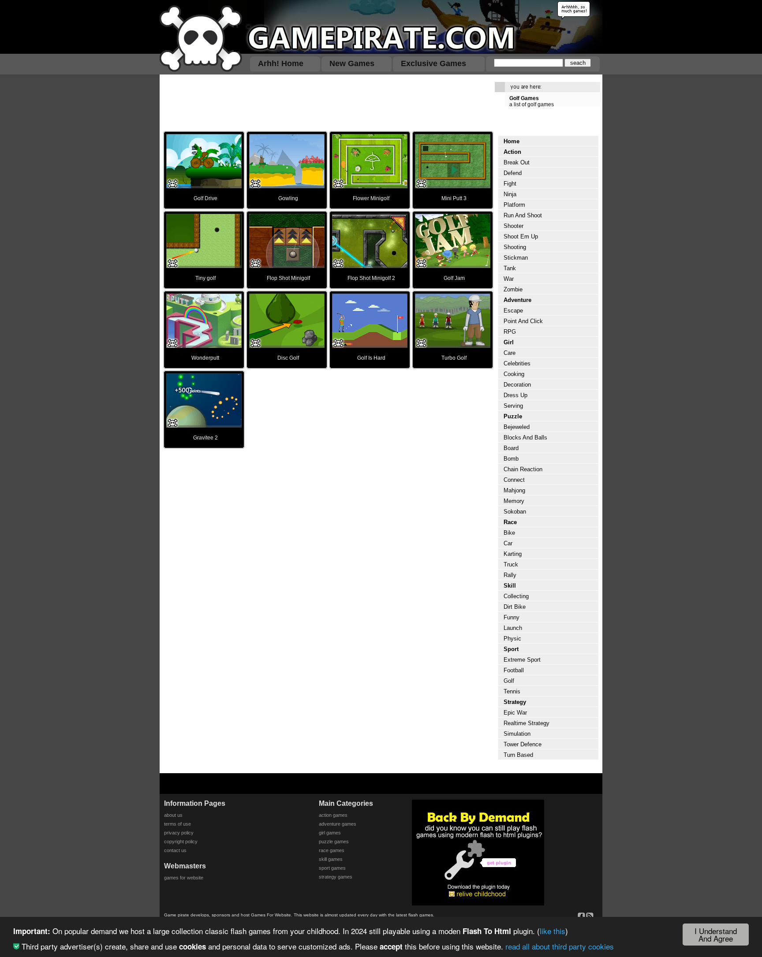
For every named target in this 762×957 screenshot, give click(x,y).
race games (331, 850)
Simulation (517, 733)
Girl (509, 342)
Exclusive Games (433, 63)
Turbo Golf (454, 358)
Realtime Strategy (526, 723)
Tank (510, 268)
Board (511, 448)
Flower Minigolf (371, 198)
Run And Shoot (523, 215)
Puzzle (513, 416)
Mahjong (514, 490)
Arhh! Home (280, 63)
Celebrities (517, 363)
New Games (351, 63)
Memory (514, 501)
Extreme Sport (522, 659)
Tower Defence (523, 744)
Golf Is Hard (371, 358)
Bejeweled (517, 427)
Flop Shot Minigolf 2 (371, 278)
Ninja (510, 194)
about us (173, 815)
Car (508, 543)
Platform (514, 204)
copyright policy (181, 841)
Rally (510, 575)
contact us (175, 850)
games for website (183, 877)
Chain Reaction (523, 469)
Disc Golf (288, 358)
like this (552, 930)
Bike (509, 532)
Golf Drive (205, 198)
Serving (513, 405)
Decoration (517, 384)
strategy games (335, 876)
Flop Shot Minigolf (288, 278)
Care (509, 353)
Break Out (517, 162)
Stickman (516, 257)
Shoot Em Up (521, 236)
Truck (511, 564)
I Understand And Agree (716, 934)
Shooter (513, 226)
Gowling (288, 198)
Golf (509, 681)
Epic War (515, 712)
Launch (513, 628)
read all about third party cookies (559, 946)
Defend (513, 173)
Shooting (515, 247)
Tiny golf (205, 278)
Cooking (514, 374)
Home (511, 141)
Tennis (512, 691)
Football (514, 670)
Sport (511, 649)
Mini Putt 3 (454, 198)
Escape (513, 310)
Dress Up (515, 395)
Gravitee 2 (205, 438)
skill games (331, 859)
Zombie (513, 289)
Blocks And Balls (525, 437)
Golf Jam (454, 278)
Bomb (511, 458)
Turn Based (518, 755)
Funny (511, 617)
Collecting (516, 596)
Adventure (517, 300)
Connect (514, 480)
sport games (332, 868)
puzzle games (334, 841)
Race (510, 522)
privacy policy (179, 832)
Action (512, 152)
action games (333, 815)
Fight (510, 183)
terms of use (177, 824)
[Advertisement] (325, 102)
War (509, 279)
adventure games (337, 824)
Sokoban (515, 511)
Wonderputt (205, 358)
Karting (513, 554)
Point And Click (523, 321)
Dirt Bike (515, 606)
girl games (330, 832)
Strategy (515, 702)
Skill (510, 585)
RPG (510, 331)
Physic (512, 638)
